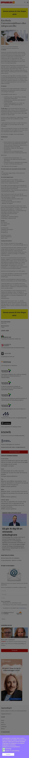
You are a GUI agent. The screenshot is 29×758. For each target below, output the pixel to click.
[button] (21, 754)
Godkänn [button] (8, 754)
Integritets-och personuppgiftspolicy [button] (11, 746)
